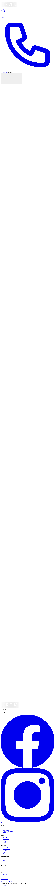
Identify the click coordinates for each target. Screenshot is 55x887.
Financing (5, 859)
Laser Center (3, 10)
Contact (2, 17)
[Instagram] (27, 821)
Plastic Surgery (4, 7)
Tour (4, 860)
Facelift (4, 840)
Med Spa (2, 9)
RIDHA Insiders (6, 849)
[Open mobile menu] (11, 78)
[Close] (6, 103)
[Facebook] (27, 767)
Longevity (3, 11)
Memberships (3, 12)
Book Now (10, 72)
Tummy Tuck (6, 839)
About (2, 13)
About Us (5, 850)
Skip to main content (5, 1)
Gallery (2, 15)
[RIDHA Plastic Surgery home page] (9, 6)
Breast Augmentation (7, 837)
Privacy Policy (4, 885)
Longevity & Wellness (8, 831)
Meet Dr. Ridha (6, 847)
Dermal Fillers (6, 842)
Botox (4, 841)
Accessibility (9, 885)
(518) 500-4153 (4, 874)
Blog (2, 16)
